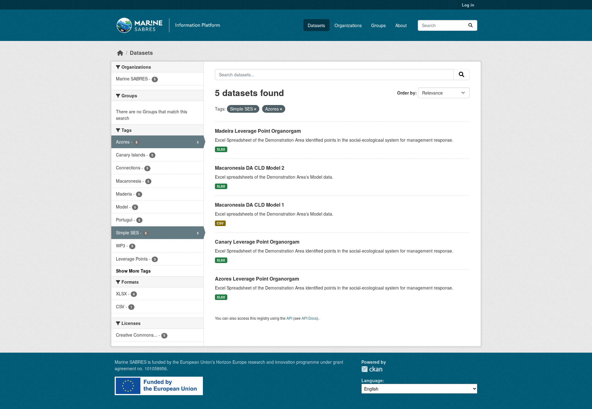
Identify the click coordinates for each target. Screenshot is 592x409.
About (401, 25)
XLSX (221, 149)
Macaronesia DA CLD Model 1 (249, 204)
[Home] (120, 52)
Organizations (348, 25)
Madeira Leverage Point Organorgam (258, 130)
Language (372, 380)
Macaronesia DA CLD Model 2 (249, 167)
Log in (468, 5)
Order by (406, 93)
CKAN (371, 369)
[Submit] (470, 25)
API (289, 318)
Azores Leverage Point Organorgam (257, 278)
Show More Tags (133, 271)
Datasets (316, 25)
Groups (378, 25)
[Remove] (255, 109)
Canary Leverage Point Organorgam (257, 241)
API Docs (309, 318)
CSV (220, 223)
